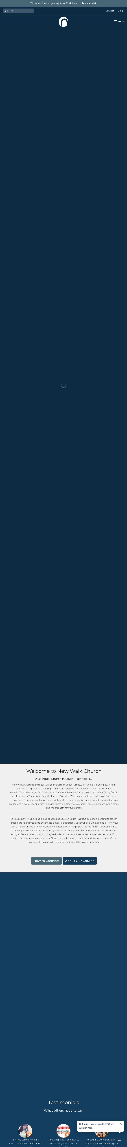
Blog (120, 10)
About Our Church (79, 861)
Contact (110, 10)
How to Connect (46, 861)
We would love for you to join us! (64, 3)
